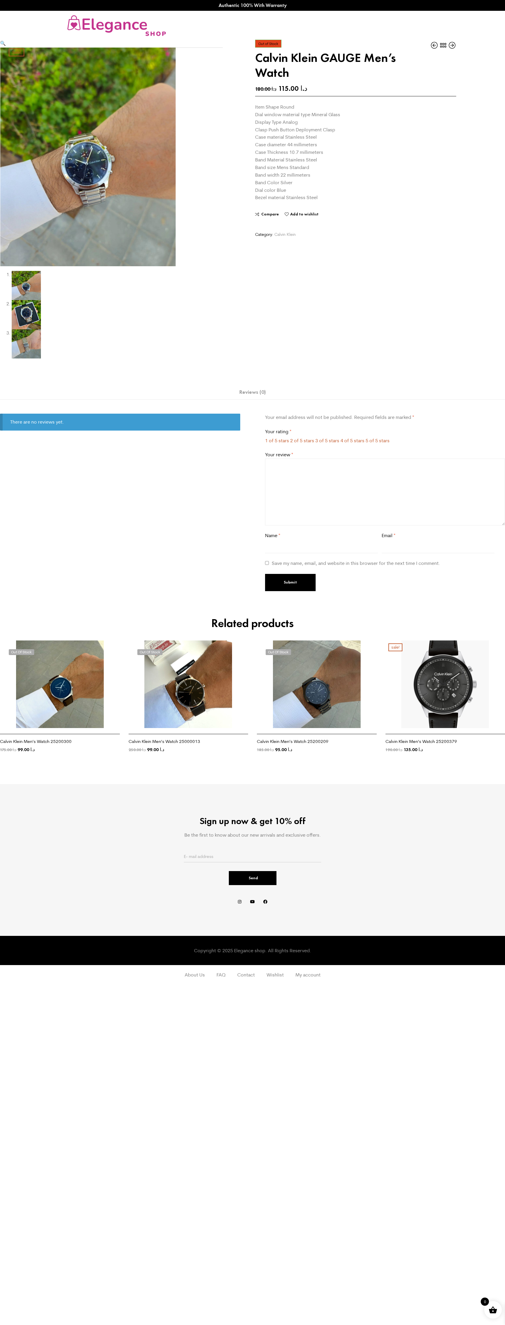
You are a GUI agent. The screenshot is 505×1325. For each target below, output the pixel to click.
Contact (246, 975)
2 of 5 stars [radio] (302, 440)
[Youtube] (252, 902)
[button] (3, 43)
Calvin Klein (285, 234)
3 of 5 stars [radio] (327, 440)
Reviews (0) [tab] (252, 392)
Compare (270, 214)
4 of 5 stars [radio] (352, 440)
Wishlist (275, 975)
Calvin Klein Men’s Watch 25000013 (164, 741)
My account (308, 975)
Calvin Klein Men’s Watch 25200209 (292, 741)
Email (388, 535)
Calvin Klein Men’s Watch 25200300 (36, 741)
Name (272, 535)
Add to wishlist (304, 214)
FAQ (221, 975)
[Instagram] (240, 902)
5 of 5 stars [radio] (378, 440)
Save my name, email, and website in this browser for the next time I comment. (356, 563)
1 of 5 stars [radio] (277, 440)
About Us (195, 975)
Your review (279, 454)
